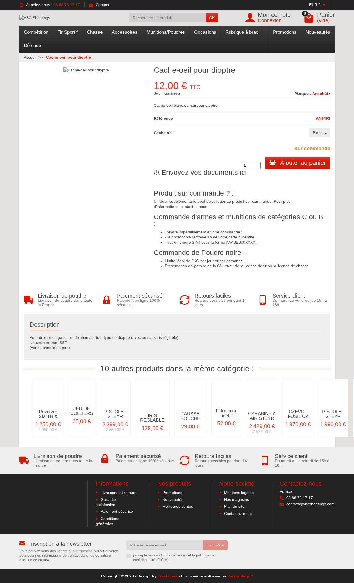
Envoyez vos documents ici (204, 172)
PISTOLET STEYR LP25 (333, 416)
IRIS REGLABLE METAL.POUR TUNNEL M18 (152, 422)
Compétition (36, 32)
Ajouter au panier (303, 162)
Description (45, 324)
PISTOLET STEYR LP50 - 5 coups (115, 418)
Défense (32, 45)
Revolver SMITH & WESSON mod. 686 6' (48, 418)
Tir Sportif (68, 32)
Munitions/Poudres (166, 32)
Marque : (303, 93)
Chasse (95, 32)
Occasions (205, 32)
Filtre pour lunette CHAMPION (226, 415)
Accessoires (124, 32)
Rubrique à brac (241, 32)
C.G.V (162, 560)
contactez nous (194, 206)
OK (212, 17)
